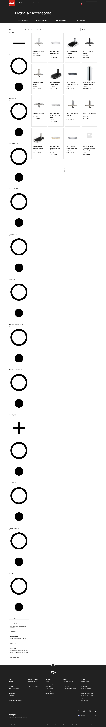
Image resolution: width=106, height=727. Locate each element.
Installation (82, 20)
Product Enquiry (49, 684)
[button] (19, 42)
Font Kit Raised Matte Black (55, 83)
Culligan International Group (15, 700)
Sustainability (12, 693)
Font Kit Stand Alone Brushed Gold (55, 148)
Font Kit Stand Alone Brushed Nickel (55, 115)
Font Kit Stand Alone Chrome (54, 52)
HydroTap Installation (86, 688)
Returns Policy (86, 724)
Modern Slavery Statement (74, 724)
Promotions (66, 684)
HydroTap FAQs (85, 698)
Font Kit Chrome (38, 51)
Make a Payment (49, 691)
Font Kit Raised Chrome (72, 52)
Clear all (27, 29)
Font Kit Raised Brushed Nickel (38, 147)
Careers (11, 684)
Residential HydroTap (32, 681)
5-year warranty (42, 20)
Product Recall (84, 700)
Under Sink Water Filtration (69, 688)
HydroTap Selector (22, 20)
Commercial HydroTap (32, 684)
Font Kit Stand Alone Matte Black (73, 83)
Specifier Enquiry (49, 688)
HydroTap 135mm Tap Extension (89, 83)
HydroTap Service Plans (87, 693)
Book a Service (85, 681)
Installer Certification (50, 693)
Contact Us (47, 681)
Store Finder (48, 686)
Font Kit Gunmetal (89, 113)
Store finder (36, 3)
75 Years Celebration (14, 688)
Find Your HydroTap (68, 681)
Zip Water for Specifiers (32, 686)
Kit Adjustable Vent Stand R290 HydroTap (89, 148)
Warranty (93, 724)
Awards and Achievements (15, 691)
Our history (11, 686)
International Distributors (14, 698)
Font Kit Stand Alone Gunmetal (72, 147)
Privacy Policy (63, 724)
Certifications (12, 695)
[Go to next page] (64, 173)
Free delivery (62, 20)
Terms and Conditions (52, 724)
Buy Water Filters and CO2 (87, 684)
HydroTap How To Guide (87, 695)
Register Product (85, 691)
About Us (11, 681)
